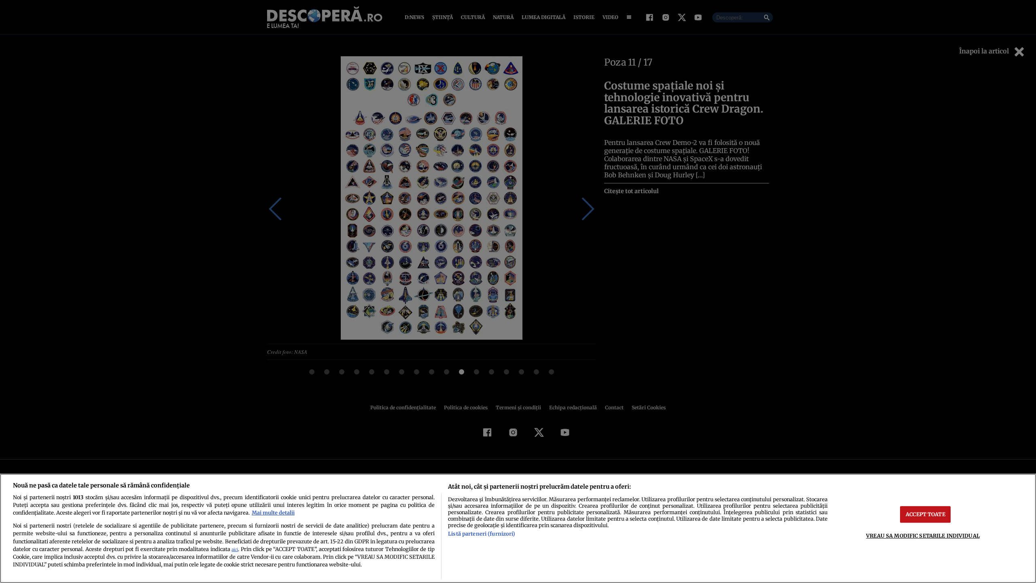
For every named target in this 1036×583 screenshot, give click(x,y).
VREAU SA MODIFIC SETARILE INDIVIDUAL (923, 535)
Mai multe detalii (273, 512)
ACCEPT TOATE (925, 514)
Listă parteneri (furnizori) (481, 533)
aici (234, 549)
